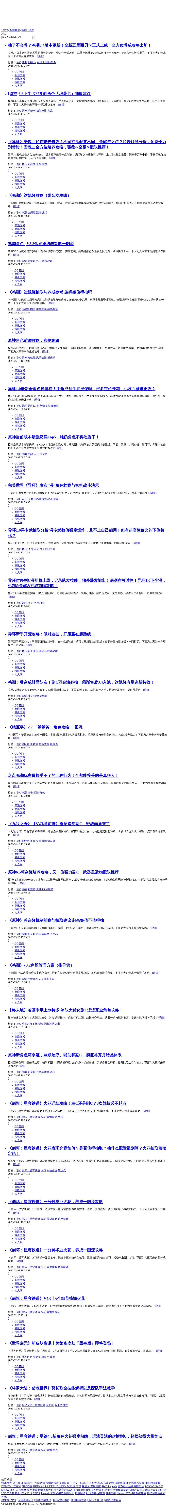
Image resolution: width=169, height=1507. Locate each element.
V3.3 (38, 260)
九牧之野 (27, 841)
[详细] (40, 56)
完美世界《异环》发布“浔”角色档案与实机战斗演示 (53, 485)
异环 (24, 164)
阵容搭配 (52, 651)
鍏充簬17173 (8, 1500)
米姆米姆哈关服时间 (62, 1493)
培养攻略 (47, 260)
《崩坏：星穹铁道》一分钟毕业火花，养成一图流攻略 (55, 1202)
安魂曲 (31, 164)
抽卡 (30, 792)
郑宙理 (36, 1493)
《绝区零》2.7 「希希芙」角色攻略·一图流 (45, 727)
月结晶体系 (42, 1072)
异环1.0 (32, 405)
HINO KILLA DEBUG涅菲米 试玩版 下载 (57, 1486)
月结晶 (49, 889)
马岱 (35, 841)
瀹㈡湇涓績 (95, 1500)
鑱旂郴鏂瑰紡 (78, 1500)
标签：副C (27, 30)
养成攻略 (52, 1218)
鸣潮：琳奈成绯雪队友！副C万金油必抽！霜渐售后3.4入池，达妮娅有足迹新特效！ (81, 682)
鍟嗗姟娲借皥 (61, 1500)
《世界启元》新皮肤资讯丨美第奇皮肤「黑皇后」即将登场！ (61, 1343)
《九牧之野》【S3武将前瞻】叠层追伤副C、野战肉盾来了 (59, 824)
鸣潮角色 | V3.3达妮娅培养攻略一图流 (41, 244)
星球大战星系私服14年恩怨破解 (141, 1482)
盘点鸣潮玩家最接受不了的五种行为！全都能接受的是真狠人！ (63, 775)
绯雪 (36, 695)
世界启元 (27, 1356)
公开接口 (18, 1482)
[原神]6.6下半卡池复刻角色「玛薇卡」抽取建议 (49, 93)
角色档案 (36, 499)
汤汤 (46, 1023)
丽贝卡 (41, 62)
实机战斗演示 (50, 499)
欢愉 (49, 1450)
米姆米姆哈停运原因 (57, 1482)
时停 (33, 602)
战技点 (62, 1170)
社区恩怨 (91, 1493)
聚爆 (38, 212)
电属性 (54, 744)
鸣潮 (24, 62)
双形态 (59, 1405)
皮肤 (52, 1356)
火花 (43, 1117)
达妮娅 (31, 212)
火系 (50, 110)
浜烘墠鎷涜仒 (26, 1500)
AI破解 (101, 1493)
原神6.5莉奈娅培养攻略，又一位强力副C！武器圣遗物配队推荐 (63, 872)
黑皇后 (45, 1356)
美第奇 (37, 1356)
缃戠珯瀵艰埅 (113, 1500)
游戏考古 (6, 1482)
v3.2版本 (44, 978)
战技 (58, 1023)
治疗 (52, 1072)
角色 (42, 792)
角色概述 (63, 1218)
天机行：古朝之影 (34, 1482)
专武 (33, 549)
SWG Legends (109, 1486)
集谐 (44, 212)
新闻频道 (14, 30)
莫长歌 (50, 1405)
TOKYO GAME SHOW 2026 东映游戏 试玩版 (96, 1482)
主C (51, 978)
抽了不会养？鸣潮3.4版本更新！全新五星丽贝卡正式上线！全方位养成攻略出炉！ (80, 45)
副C (19, 62)
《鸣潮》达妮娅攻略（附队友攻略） (39, 195)
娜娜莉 (55, 405)
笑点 (58, 1312)
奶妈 (30, 454)
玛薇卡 (31, 110)
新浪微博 (20, 75)
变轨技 (41, 602)
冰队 (52, 1023)
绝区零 (26, 744)
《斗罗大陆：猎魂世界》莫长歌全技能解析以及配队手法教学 (61, 1388)
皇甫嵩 (43, 841)
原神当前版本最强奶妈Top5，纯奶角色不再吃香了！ (54, 437)
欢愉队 (51, 1312)
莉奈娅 (31, 889)
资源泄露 (95, 1486)
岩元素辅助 (42, 934)
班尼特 (43, 454)
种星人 (86, 1486)
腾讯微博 (20, 78)
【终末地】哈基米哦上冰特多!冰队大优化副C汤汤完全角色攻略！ (65, 1010)
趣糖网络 (80, 1493)
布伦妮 (31, 357)
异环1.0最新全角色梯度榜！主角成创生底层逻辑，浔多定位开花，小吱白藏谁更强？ (81, 389)
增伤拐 (51, 357)
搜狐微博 (20, 82)
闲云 (36, 454)
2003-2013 (26, 1493)
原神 (24, 110)
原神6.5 (40, 889)
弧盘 (38, 164)
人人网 (18, 85)
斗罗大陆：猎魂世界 (33, 1405)
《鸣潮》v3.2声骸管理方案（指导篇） (41, 965)
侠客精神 (111, 1493)
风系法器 (41, 357)
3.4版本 (32, 62)
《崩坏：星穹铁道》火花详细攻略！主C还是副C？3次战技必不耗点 (67, 1103)
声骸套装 (41, 309)
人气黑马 (21, 1489)
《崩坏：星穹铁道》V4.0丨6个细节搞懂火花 (46, 1298)
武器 (36, 792)
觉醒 (44, 164)
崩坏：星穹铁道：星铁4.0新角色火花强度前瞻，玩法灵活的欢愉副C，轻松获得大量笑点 (85, 1436)
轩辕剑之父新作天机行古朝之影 (120, 1489)
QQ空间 (19, 71)
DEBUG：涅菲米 (11, 1486)
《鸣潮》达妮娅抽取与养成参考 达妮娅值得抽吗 (50, 292)
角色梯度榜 (43, 405)
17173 (4, 30)
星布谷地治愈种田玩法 (131, 1486)
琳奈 (30, 695)
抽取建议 (41, 110)
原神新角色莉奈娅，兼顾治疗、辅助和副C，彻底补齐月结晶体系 (65, 1055)
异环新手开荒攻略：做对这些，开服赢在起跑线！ (51, 634)
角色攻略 (44, 744)
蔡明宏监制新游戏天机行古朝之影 (47, 1489)
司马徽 (51, 841)
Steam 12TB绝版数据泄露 (131, 1493)
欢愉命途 (52, 1117)
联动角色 (50, 62)
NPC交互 (27, 1486)
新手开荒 (33, 651)
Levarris (45, 1493)
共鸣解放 (52, 309)
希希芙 (34, 744)
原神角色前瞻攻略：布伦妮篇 (33, 340)
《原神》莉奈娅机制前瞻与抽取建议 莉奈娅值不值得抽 (56, 920)
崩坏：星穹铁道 (31, 1117)
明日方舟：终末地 (32, 1023)
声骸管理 (33, 978)
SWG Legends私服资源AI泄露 (84, 1489)
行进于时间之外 (46, 549)
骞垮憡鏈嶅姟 (43, 1500)
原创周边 (145, 1489)
